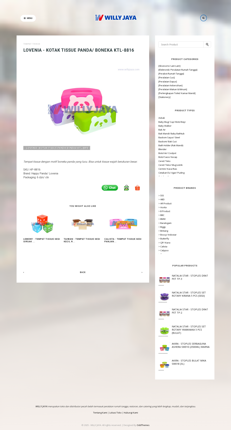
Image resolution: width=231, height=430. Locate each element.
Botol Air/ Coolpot (167, 153)
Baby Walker (164, 125)
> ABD (161, 199)
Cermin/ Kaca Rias (167, 168)
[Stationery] (164, 97)
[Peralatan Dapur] (167, 81)
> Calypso (163, 250)
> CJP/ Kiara (164, 242)
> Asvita (162, 207)
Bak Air (162, 129)
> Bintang (163, 230)
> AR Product (164, 203)
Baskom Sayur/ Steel (169, 137)
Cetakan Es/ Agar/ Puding (171, 172)
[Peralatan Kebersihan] (170, 85)
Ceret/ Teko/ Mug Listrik (170, 164)
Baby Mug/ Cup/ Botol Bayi (172, 121)
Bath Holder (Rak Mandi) (170, 145)
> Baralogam (164, 223)
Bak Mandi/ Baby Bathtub (171, 133)
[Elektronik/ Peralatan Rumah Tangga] (177, 69)
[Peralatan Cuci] (166, 77)
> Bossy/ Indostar (167, 234)
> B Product (164, 211)
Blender (162, 149)
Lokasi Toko (115, 412)
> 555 (161, 195)
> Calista (162, 246)
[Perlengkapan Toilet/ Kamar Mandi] (176, 93)
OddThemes (143, 425)
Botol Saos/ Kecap (167, 157)
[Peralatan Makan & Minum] (172, 89)
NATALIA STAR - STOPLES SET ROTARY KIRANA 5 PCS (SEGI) (189, 294)
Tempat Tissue (31, 44)
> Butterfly (163, 238)
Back (83, 272)
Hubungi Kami (131, 412)
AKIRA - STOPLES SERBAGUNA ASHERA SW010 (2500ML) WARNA (191, 345)
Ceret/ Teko (164, 161)
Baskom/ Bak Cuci (167, 141)
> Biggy (162, 226)
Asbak (161, 117)
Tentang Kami (100, 412)
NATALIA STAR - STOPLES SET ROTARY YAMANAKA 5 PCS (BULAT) (189, 329)
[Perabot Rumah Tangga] (171, 73)
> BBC (161, 215)
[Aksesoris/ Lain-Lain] (169, 65)
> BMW (162, 218)
